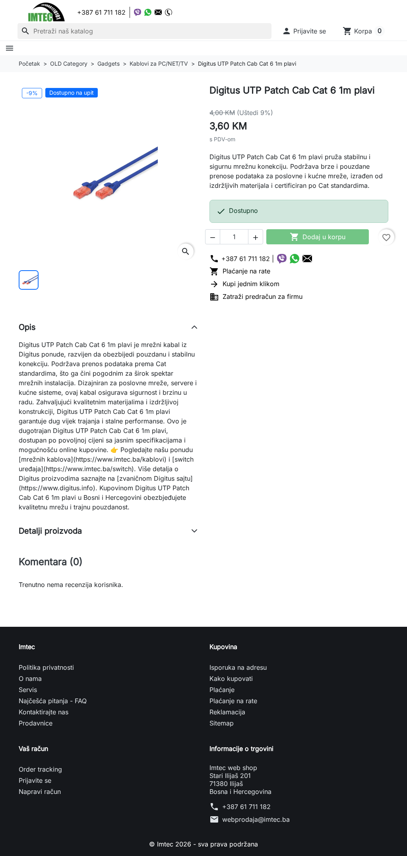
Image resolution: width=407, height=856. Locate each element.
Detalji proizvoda (50, 531)
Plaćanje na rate (239, 271)
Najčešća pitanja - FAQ (53, 701)
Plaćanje (222, 690)
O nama (30, 678)
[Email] (158, 12)
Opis (27, 327)
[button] (304, 31)
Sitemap (221, 723)
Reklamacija (227, 712)
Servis (28, 690)
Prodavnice (35, 723)
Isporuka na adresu (238, 667)
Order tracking (40, 769)
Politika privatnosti (46, 667)
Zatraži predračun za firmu (255, 296)
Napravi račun (40, 792)
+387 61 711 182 (246, 807)
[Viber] (137, 12)
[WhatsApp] (147, 12)
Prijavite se (35, 780)
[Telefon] (168, 12)
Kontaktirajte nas (43, 712)
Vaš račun (33, 749)
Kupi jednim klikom (244, 284)
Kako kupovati (231, 678)
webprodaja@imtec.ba (256, 819)
